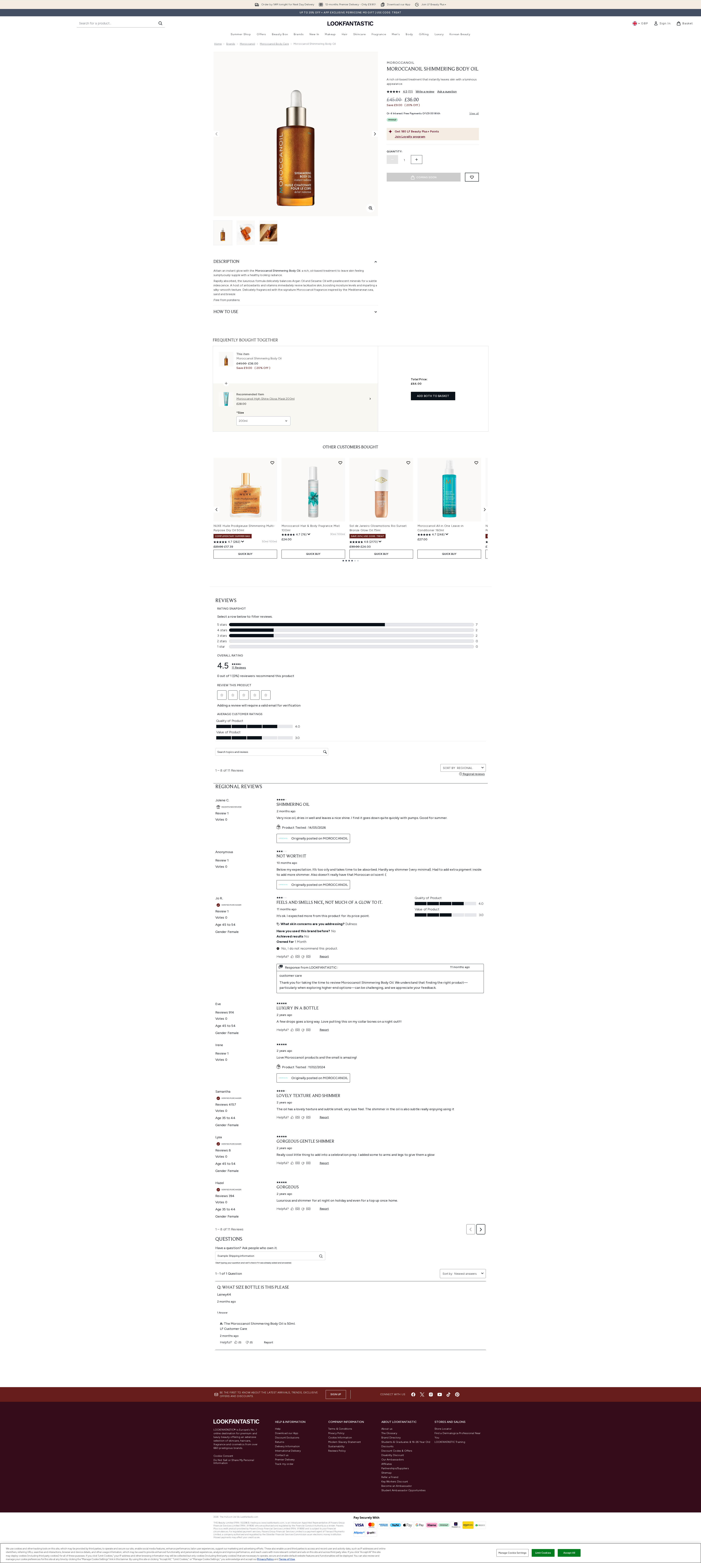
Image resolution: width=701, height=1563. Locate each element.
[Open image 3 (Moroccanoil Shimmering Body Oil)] (268, 233)
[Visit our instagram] (430, 1394)
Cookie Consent (223, 1456)
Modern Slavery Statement (344, 1442)
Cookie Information (340, 1437)
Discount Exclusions (287, 1437)
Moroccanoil (247, 43)
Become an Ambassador (396, 1486)
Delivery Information (287, 1446)
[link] (662, 23)
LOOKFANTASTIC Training (450, 1442)
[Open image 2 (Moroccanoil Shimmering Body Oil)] (246, 233)
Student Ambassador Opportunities (403, 1490)
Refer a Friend (389, 1477)
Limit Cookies (543, 1552)
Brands (230, 43)
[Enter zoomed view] (370, 208)
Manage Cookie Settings (512, 1552)
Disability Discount (392, 1455)
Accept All (569, 1552)
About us (387, 1428)
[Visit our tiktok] (448, 1394)
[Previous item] (216, 510)
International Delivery (288, 1450)
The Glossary (389, 1433)
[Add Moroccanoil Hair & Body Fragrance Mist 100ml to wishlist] (340, 462)
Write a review (425, 91)
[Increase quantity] (416, 159)
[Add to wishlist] (472, 177)
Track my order (284, 1464)
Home (218, 43)
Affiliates (386, 1464)
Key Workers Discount (394, 1481)
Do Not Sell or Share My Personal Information (234, 1462)
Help (278, 1428)
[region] (350, 1553)
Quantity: (394, 151)
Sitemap (386, 1472)
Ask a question (447, 91)
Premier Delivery (285, 1459)
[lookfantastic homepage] (350, 23)
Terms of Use (287, 1559)
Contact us (282, 1455)
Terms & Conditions (340, 1428)
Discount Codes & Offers (396, 1450)
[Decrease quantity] (392, 159)
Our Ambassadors (392, 1459)
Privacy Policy (336, 1433)
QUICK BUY (245, 554)
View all (474, 113)
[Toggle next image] (375, 134)
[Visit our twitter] (422, 1394)
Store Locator (443, 1428)
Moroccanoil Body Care (274, 43)
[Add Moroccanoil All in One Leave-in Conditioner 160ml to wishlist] (476, 462)
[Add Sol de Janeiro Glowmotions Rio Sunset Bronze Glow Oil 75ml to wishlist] (408, 462)
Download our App (286, 1433)
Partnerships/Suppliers (395, 1468)
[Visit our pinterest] (457, 1394)
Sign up (335, 1394)
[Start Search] (160, 23)
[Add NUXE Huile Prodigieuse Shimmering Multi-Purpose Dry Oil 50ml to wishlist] (272, 462)
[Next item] (485, 510)
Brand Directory (391, 1437)
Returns (279, 1442)
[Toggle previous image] (216, 134)
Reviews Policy (337, 1450)
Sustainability (336, 1446)
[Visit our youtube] (439, 1394)
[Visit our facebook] (413, 1394)
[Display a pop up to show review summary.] (242, 541)
